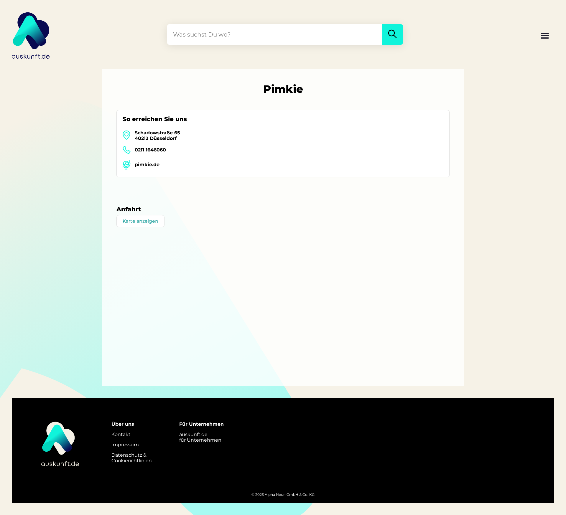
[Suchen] (392, 34)
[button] (544, 36)
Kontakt (121, 434)
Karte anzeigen (140, 221)
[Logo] (31, 34)
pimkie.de (147, 164)
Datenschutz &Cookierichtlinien (131, 457)
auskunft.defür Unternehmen (200, 437)
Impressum (125, 445)
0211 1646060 (150, 150)
